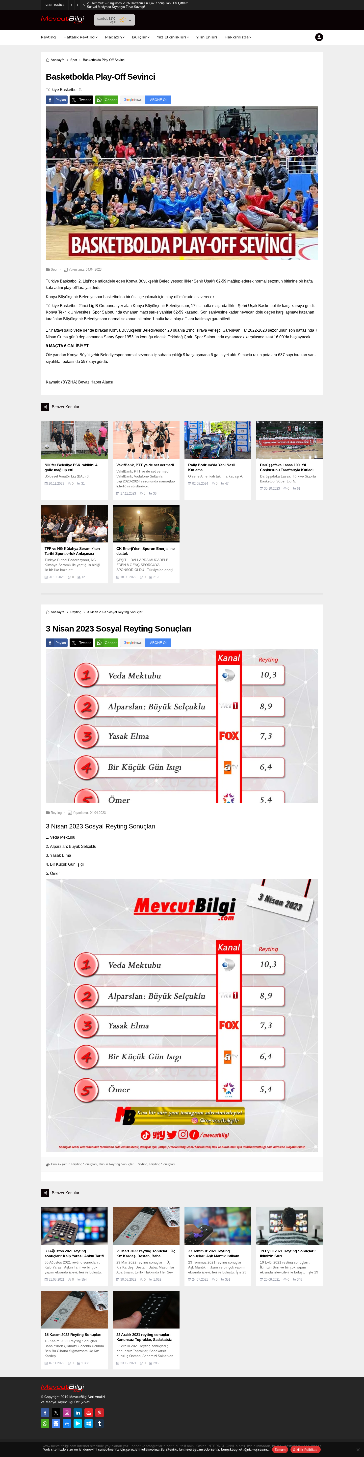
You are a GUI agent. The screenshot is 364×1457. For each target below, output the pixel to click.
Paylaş (60, 100)
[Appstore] (67, 1423)
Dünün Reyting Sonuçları (116, 1164)
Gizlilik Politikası (305, 1450)
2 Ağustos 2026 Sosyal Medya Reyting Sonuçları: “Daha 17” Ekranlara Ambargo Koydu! (137, 5)
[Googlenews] (56, 1423)
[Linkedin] (78, 1412)
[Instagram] (67, 1412)
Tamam (280, 1450)
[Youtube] (88, 1412)
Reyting (75, 612)
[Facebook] (45, 1412)
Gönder (111, 100)
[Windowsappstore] (88, 1423)
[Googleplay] (78, 1423)
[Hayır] (357, 1449)
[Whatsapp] (45, 1423)
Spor (73, 60)
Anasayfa (57, 60)
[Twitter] (56, 1412)
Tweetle (85, 100)
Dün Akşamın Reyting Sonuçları (74, 1164)
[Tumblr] (99, 1423)
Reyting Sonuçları (162, 1164)
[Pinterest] (99, 1412)
